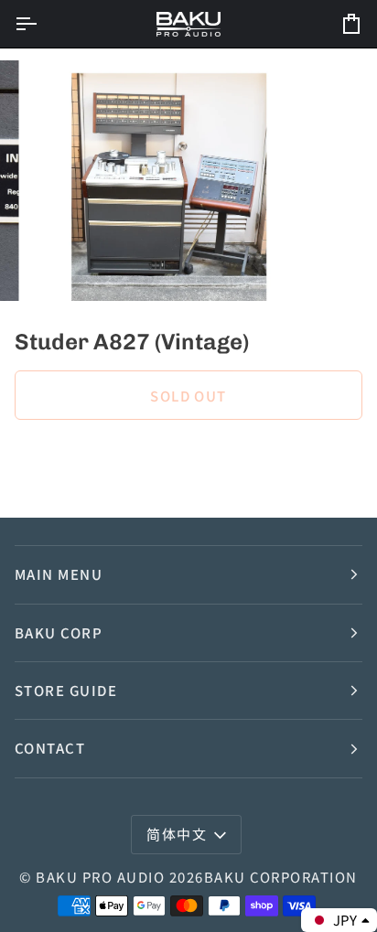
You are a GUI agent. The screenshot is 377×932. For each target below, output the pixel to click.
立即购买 (188, 457)
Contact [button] (50, 747)
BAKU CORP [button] (58, 632)
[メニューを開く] (42, 24)
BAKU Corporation (281, 876)
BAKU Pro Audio (100, 876)
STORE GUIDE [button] (66, 690)
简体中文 (176, 833)
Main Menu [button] (58, 574)
